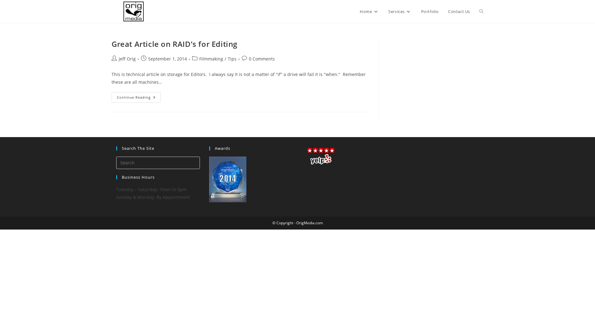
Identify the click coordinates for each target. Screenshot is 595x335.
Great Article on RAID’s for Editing (174, 44)
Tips (232, 59)
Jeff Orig (127, 59)
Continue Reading (139, 98)
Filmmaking (211, 59)
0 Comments (262, 59)
